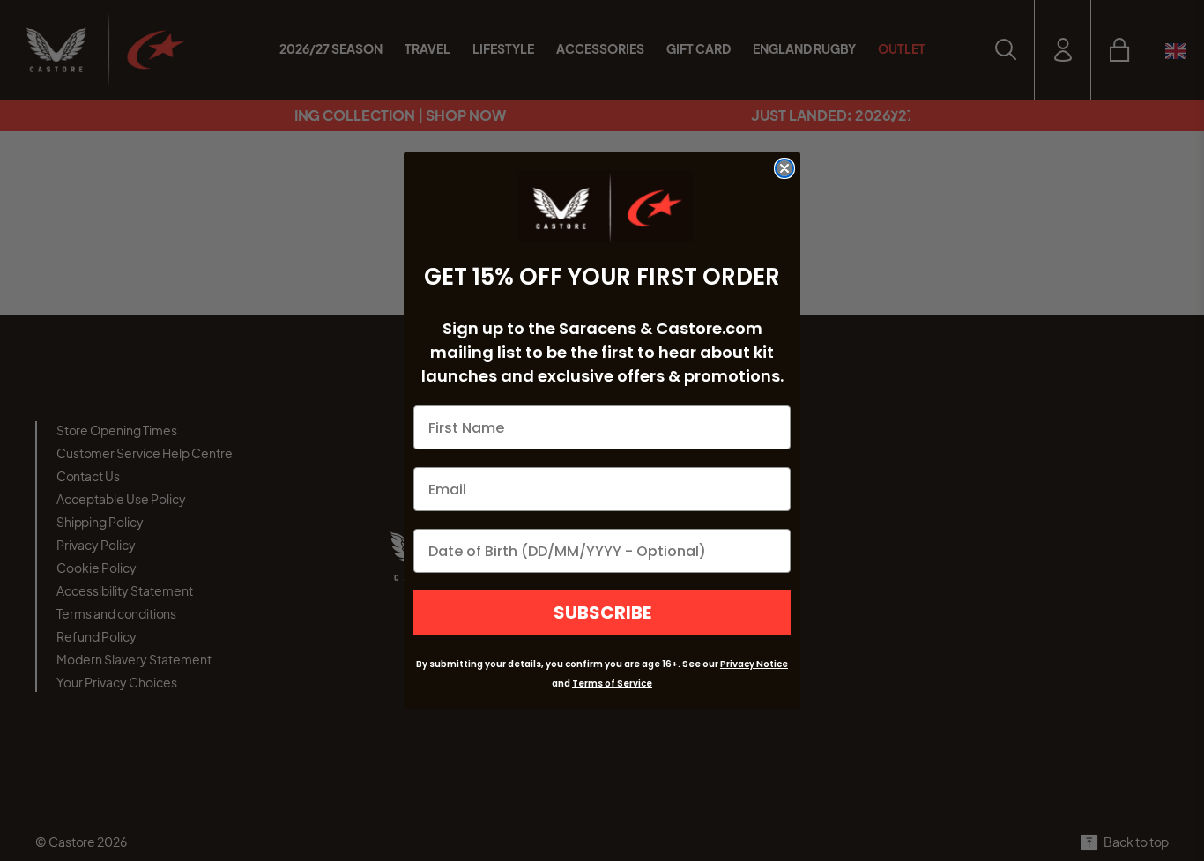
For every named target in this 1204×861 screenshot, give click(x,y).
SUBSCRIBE (602, 612)
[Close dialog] (784, 168)
